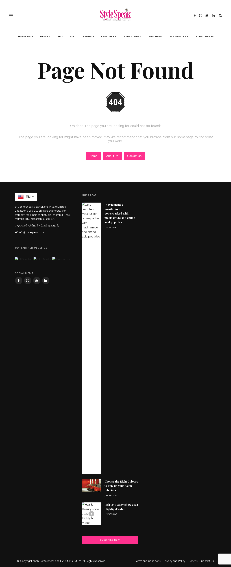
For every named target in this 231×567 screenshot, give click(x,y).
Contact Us (207, 561)
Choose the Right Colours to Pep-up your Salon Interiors (121, 486)
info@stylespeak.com (31, 232)
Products (65, 36)
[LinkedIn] (213, 15)
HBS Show (155, 36)
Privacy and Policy (174, 561)
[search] (220, 15)
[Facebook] (194, 15)
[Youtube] (207, 15)
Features (107, 36)
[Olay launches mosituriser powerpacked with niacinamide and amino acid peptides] (91, 338)
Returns (193, 561)
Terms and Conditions (148, 561)
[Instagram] (200, 15)
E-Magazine (178, 36)
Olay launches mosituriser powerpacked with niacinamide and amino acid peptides (119, 213)
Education (131, 36)
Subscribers (205, 36)
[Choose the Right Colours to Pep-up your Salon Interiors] (91, 485)
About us (24, 36)
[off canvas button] (11, 15)
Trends (86, 36)
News (44, 36)
